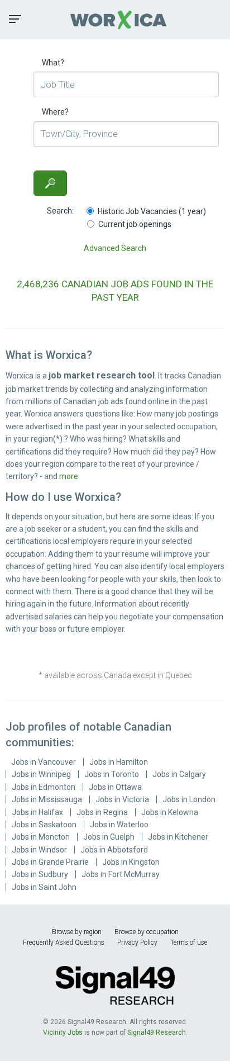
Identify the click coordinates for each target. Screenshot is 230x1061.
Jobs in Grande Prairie (50, 862)
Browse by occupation (146, 932)
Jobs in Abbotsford (114, 849)
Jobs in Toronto (111, 774)
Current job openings (134, 224)
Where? (55, 111)
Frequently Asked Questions (63, 942)
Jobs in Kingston (131, 862)
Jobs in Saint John (44, 887)
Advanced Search (115, 248)
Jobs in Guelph (109, 836)
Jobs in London (188, 799)
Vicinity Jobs (63, 1032)
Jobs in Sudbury (40, 874)
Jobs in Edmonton (43, 787)
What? (53, 62)
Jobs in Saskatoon (44, 824)
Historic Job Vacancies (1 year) (152, 211)
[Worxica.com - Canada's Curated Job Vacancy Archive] (115, 19)
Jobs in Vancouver (43, 761)
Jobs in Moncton (41, 836)
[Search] (50, 183)
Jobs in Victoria (122, 799)
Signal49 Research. (157, 1032)
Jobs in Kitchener (178, 836)
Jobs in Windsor (39, 849)
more (68, 476)
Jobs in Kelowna (169, 812)
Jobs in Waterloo (119, 824)
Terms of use (188, 942)
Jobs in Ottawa (115, 787)
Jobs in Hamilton (118, 761)
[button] (15, 19)
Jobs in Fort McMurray (121, 874)
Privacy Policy (137, 942)
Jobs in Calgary (179, 774)
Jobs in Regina (102, 812)
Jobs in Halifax (37, 812)
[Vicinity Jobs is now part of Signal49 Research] (114, 985)
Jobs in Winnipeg (41, 774)
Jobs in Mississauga (47, 799)
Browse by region (77, 932)
